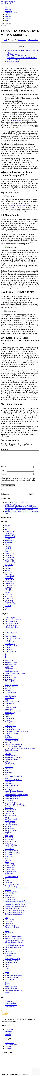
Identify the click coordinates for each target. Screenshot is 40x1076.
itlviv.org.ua (9, 808)
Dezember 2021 (10, 580)
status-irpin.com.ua (11, 929)
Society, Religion (10, 925)
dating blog (8, 737)
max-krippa (8, 832)
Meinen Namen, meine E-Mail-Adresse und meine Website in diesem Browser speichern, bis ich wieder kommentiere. (18, 480)
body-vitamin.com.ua (12, 701)
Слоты (7, 983)
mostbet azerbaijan (11, 841)
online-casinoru (10, 869)
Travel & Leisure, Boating (13, 936)
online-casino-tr (10, 867)
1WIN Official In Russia (13, 638)
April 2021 (8, 594)
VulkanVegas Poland (11, 960)
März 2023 (8, 552)
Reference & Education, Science (15, 906)
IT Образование (10, 802)
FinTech (7, 761)
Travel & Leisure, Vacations (14, 938)
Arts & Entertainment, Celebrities (15, 673)
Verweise (8, 14)
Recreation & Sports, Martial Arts (16, 901)
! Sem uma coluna (11, 621)
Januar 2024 (9, 533)
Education (8, 742)
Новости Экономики (12, 977)
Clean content (9, 724)
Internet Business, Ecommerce (15, 793)
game (6, 770)
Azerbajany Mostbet (11, 685)
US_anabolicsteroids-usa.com (14, 946)
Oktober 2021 (9, 583)
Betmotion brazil (10, 692)
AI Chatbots (9, 668)
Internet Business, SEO (12, 798)
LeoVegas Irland (10, 823)
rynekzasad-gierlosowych (13, 908)
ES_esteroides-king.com (13, 746)
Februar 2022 (9, 576)
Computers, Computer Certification (16, 731)
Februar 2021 (9, 598)
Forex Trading (22, 40)
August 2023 (9, 542)
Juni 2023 (8, 546)
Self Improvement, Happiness (14, 912)
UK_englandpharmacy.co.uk (14, 940)
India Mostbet (9, 787)
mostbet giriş (9, 843)
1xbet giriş (8, 649)
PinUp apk (8, 882)
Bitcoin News (9, 698)
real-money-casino (11, 897)
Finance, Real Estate (11, 759)
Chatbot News (9, 722)
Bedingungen (9, 1033)
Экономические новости (13, 990)
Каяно (7, 972)
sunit (5, 40)
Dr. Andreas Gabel (11, 1045)
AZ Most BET (9, 681)
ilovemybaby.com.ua (11, 785)
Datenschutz (9, 1029)
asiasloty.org (9, 675)
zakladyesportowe (11, 962)
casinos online (9, 718)
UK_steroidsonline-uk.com (13, 942)
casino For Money (11, 504)
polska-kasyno (9, 893)
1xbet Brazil (9, 647)
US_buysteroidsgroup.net (13, 947)
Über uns (8, 9)
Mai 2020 (8, 606)
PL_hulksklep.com (11, 886)
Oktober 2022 (9, 561)
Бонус (7, 964)
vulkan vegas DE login (12, 959)
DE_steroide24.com (11, 741)
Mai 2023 (8, 548)
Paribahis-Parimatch (11, 877)
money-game (9, 836)
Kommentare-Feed (11, 1005)
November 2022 (10, 559)
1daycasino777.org (11, 632)
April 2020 (8, 608)
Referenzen (8, 16)
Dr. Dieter (8, 1048)
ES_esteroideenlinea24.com (14, 744)
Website (3, 474)
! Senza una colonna (11, 623)
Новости (8, 974)
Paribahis (8, 875)
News (7, 862)
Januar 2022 (9, 578)
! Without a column (11, 625)
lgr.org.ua (8, 826)
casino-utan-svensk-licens (13, 711)
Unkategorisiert (10, 944)
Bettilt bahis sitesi (10, 696)
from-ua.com (9, 769)
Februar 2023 (9, 553)
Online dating (9, 864)
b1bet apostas (9, 687)
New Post (8, 860)
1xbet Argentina (10, 642)
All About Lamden (13, 54)
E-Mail (4, 470)
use (6, 949)
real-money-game (10, 899)
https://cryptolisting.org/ (17, 205)
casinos (7, 716)
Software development (12, 927)
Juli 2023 (8, 544)
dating (7, 735)
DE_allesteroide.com (11, 739)
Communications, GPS (12, 729)
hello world (8, 778)
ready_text (8, 895)
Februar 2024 (9, 531)
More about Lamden (13, 61)
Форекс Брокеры (11, 987)
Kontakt (7, 18)
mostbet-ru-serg (10, 856)
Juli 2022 (8, 567)
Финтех (7, 985)
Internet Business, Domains (14, 791)
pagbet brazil (9, 873)
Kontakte (8, 1035)
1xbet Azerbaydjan (11, 646)
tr (5, 934)
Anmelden (8, 1001)
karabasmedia (9, 811)
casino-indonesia (10, 707)
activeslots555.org (11, 662)
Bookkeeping (9, 703)
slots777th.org (9, 919)
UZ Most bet (9, 951)
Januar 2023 (9, 555)
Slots (6, 918)
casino (7, 705)
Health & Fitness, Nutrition (13, 776)
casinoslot (8, 720)
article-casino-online (11, 672)
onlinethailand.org (11, 871)
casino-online (9, 709)
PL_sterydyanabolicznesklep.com (16, 888)
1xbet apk (8, 640)
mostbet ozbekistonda (12, 851)
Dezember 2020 (10, 602)
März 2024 (8, 529)
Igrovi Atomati (9, 783)
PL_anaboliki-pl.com (12, 884)
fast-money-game (10, 752)
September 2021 (10, 585)
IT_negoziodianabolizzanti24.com (16, 806)
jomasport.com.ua (10, 810)
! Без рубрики (9, 629)
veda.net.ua (8, 955)
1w (6, 634)
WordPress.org (9, 1007)
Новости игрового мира (13, 975)
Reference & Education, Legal (15, 905)
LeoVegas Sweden (11, 824)
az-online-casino (10, 683)
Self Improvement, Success (13, 914)
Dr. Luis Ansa (9, 1043)
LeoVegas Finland (11, 819)
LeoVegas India (10, 821)
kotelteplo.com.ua (10, 815)
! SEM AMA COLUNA (13, 619)
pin (6, 878)
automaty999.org (10, 679)
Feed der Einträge (10, 1003)
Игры (7, 968)
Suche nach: (5, 494)
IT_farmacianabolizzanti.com (14, 804)
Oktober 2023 (9, 539)
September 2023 (10, 540)
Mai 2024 (8, 526)
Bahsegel (8, 690)
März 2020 (8, 609)
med (6, 834)
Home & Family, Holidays (13, 780)
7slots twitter (9, 660)
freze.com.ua (9, 767)
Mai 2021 (8, 593)
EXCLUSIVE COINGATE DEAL (18, 56)
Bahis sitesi (8, 688)
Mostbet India (9, 847)
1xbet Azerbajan (10, 644)
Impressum (8, 1031)
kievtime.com (9, 813)
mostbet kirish (9, 849)
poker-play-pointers (11, 892)
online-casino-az (10, 865)
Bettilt (7, 694)
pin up (7, 880)
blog (6, 700)
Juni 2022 (8, 568)
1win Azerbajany (10, 636)
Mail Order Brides (11, 830)
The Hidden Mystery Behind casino (16, 502)
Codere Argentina (10, 726)
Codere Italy (9, 728)
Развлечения (9, 979)
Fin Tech (8, 754)
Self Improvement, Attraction (14, 910)
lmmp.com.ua (9, 828)
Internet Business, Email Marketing (16, 795)
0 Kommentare (33, 40)
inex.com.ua (9, 789)
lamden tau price (16, 120)
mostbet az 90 (9, 839)
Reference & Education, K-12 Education (18, 903)
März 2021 (8, 596)
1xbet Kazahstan (10, 651)
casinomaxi (8, 714)
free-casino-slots (10, 765)
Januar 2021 (9, 600)
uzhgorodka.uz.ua (11, 953)
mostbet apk (9, 837)
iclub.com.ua (9, 782)
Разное (7, 981)
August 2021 (9, 587)
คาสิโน (7, 993)
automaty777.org (10, 677)
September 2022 (10, 563)
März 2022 (8, 574)
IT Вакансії (9, 800)
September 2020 (10, 604)
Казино (7, 970)
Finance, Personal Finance (13, 757)
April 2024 (8, 527)
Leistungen (8, 11)
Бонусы (7, 966)
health (7, 774)
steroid (7, 931)
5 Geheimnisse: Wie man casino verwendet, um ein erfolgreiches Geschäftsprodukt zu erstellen (21, 509)
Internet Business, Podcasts (13, 796)
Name (3, 466)
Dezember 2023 (10, 535)
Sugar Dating (9, 933)
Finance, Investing (11, 755)
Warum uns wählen (11, 13)
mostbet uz (8, 854)
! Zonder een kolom (11, 627)
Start (6, 7)
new (6, 858)
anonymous (8, 670)
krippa (7, 817)
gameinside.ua (9, 772)
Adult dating (9, 666)
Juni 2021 (8, 591)
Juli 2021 (8, 589)
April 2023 (8, 550)
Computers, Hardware (12, 733)
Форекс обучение (11, 988)
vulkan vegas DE (10, 957)
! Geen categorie (10, 618)
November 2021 (10, 581)
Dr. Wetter (8, 1046)
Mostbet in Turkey (11, 845)
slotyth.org (8, 921)
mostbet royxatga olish (12, 852)
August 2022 (9, 565)
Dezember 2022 (10, 557)
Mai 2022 (8, 570)
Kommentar (5, 449)
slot (6, 916)
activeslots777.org (11, 664)
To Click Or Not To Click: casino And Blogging (20, 506)
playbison (8, 890)
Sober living (9, 923)
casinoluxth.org (10, 713)
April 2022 (8, 572)
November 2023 (10, 537)
